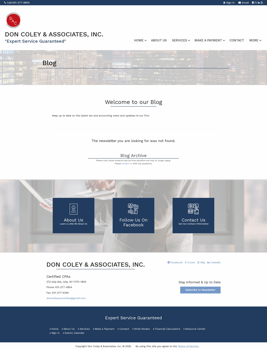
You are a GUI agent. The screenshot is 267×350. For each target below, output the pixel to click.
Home (139, 40)
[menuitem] (140, 40)
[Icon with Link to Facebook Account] (253, 2)
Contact (236, 40)
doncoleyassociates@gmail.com (66, 298)
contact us (127, 163)
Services (179, 40)
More (253, 40)
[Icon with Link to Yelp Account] (262, 2)
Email (245, 2)
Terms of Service (188, 346)
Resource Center (195, 328)
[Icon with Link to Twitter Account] (256, 2)
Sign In (230, 2)
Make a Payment (208, 40)
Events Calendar (74, 332)
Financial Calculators (167, 328)
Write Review (142, 328)
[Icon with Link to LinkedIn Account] (259, 2)
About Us (159, 40)
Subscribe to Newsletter (200, 289)
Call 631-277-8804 (18, 2)
